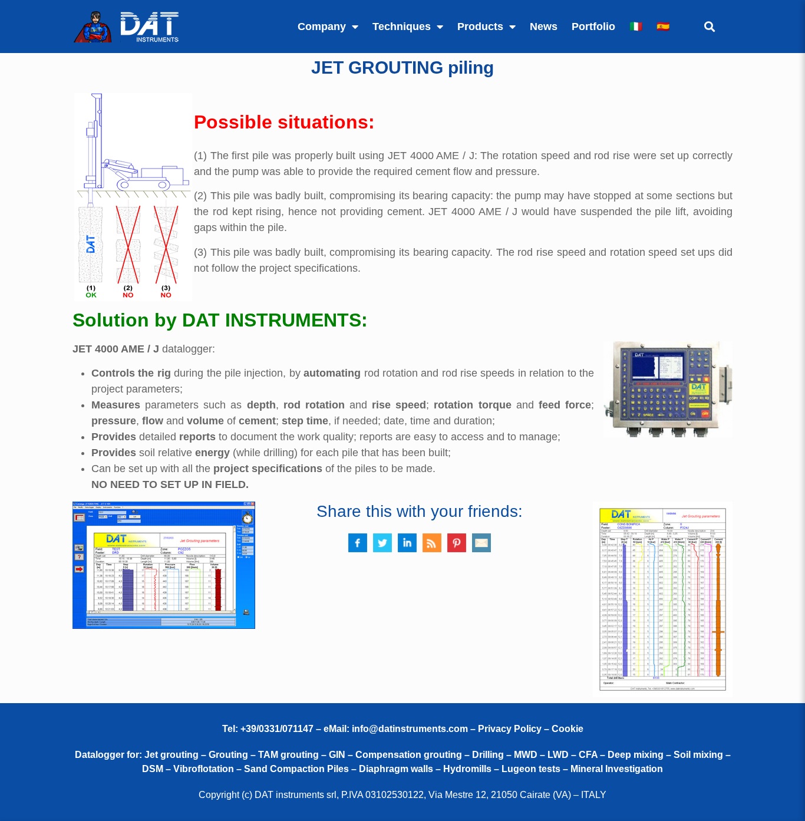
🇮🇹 (635, 26)
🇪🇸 (662, 26)
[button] (709, 27)
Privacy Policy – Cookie (530, 729)
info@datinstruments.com (410, 729)
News (543, 26)
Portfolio (593, 26)
